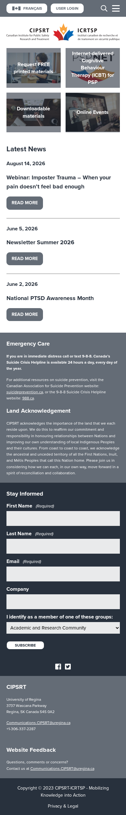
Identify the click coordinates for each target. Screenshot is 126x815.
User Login (67, 8)
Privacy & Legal (63, 806)
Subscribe (25, 645)
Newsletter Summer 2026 (40, 242)
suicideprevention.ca (24, 392)
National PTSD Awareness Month (50, 298)
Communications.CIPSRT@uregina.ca (38, 722)
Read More (25, 203)
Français (32, 8)
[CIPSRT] (63, 39)
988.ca (28, 398)
